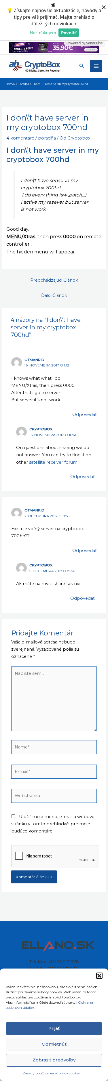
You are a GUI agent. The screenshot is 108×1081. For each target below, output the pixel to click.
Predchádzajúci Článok (54, 280)
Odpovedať (84, 414)
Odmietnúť (54, 1044)
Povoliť (68, 32)
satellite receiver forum (52, 462)
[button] (99, 976)
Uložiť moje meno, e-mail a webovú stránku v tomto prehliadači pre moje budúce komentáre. (52, 824)
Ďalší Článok (54, 295)
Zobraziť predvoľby (54, 1060)
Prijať (54, 1028)
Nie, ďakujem (43, 32)
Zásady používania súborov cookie (51, 1073)
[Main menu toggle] (96, 66)
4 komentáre (20, 138)
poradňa (47, 138)
